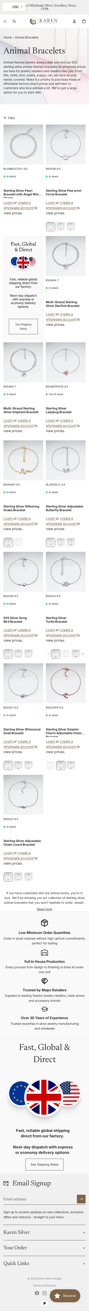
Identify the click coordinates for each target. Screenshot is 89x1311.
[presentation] (83, 654)
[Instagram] (44, 1293)
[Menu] (5, 21)
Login (8, 202)
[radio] (50, 226)
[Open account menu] (74, 21)
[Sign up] (81, 1199)
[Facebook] (37, 1293)
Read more (44, 909)
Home (7, 37)
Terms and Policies (44, 1285)
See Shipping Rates (23, 326)
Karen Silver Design (49, 1278)
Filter (11, 118)
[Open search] (14, 21)
